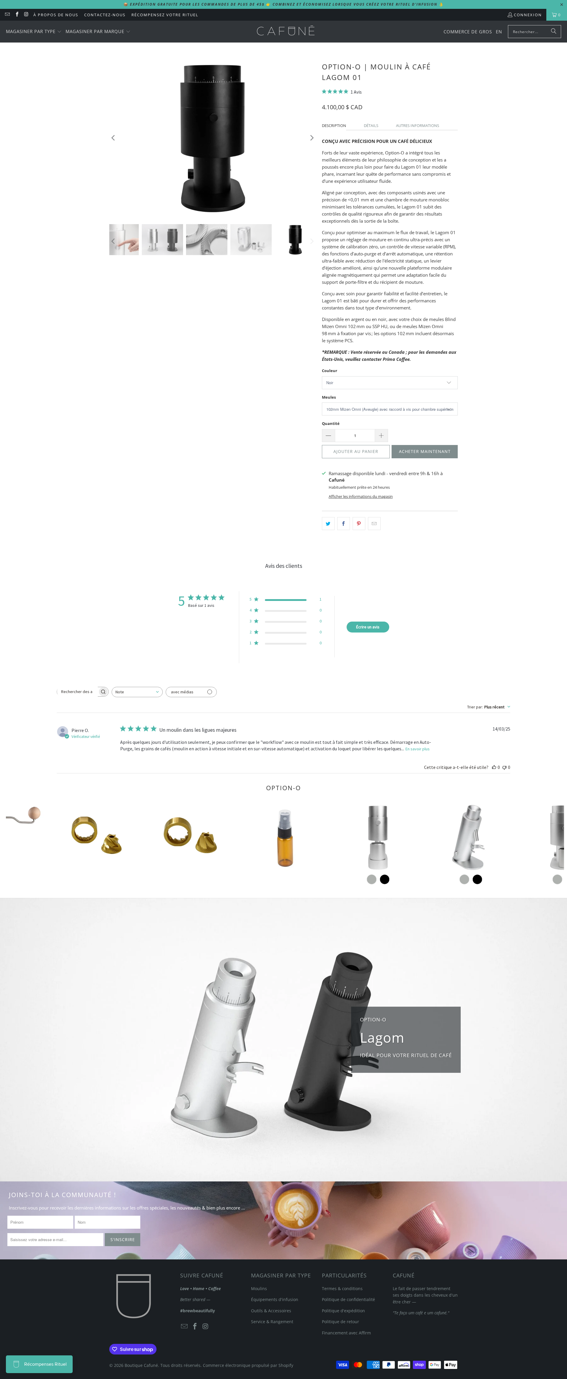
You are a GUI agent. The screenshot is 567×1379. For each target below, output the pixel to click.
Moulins (259, 1288)
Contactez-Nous (105, 14)
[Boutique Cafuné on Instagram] (26, 14)
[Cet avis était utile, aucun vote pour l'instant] (494, 767)
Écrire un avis (367, 627)
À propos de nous (55, 14)
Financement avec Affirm (346, 1333)
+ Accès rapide (285, 862)
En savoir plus (417, 749)
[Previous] (113, 137)
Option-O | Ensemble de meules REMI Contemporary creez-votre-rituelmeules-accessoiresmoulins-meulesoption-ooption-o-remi (192, 837)
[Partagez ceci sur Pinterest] (359, 523)
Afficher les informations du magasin (361, 496)
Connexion (528, 14)
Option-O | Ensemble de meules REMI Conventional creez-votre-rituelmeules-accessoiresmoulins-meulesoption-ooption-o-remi (99, 837)
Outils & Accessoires (271, 1310)
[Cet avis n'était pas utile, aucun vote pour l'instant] (504, 767)
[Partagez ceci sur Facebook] (343, 523)
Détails (371, 125)
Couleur (329, 370)
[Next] (311, 137)
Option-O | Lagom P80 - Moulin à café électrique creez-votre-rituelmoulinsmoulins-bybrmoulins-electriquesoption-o (471, 837)
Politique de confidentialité (348, 1299)
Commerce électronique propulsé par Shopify (248, 1365)
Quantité (331, 423)
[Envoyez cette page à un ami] (374, 523)
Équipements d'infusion (274, 1299)
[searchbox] (77, 691)
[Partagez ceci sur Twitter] (328, 523)
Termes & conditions (342, 1288)
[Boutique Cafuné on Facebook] (16, 14)
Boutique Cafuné (141, 1365)
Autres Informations (417, 125)
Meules (329, 397)
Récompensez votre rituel (164, 14)
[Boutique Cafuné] (285, 32)
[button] (34, 31)
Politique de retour (340, 1321)
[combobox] (137, 692)
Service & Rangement (272, 1321)
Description (334, 125)
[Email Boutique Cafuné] (7, 14)
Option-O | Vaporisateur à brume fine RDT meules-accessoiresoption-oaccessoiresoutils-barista (285, 837)
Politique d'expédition (343, 1310)
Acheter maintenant (425, 451)
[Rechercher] (553, 31)
